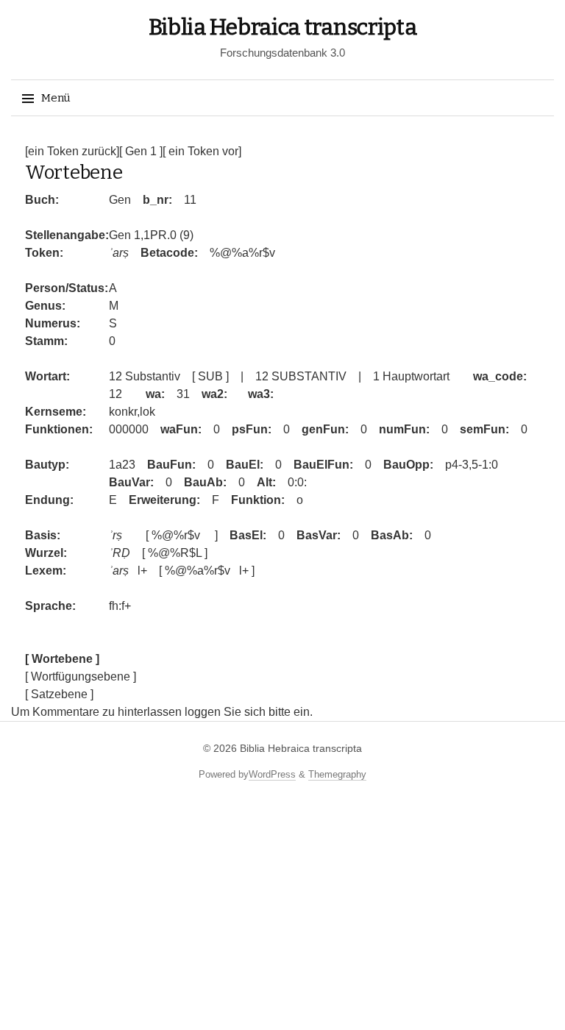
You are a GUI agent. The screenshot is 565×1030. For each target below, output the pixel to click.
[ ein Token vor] (202, 151)
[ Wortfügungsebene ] (80, 676)
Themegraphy (337, 774)
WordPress (272, 774)
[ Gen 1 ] (141, 151)
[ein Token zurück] (72, 151)
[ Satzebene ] (59, 694)
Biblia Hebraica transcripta (283, 27)
